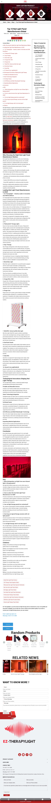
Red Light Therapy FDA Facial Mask (26, 644)
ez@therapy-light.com (10, 769)
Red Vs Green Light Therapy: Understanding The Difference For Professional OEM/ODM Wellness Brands (14, 674)
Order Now (8, 624)
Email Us (8, 628)
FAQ (4, 87)
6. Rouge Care (7, 62)
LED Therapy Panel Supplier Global (11, 582)
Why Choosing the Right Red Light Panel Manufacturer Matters (17, 45)
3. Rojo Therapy (7, 55)
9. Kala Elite (6, 68)
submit (9, 716)
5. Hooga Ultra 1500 (8, 59)
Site (18, 35)
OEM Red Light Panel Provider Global (12, 599)
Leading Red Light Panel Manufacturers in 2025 (14, 47)
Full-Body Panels (8, 78)
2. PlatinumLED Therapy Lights (10, 53)
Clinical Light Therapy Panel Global (11, 602)
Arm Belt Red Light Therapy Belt (9, 644)
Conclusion (6, 85)
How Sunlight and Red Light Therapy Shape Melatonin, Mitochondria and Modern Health (32, 674)
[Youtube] (19, 754)
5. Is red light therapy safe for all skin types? (13, 103)
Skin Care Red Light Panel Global (11, 587)
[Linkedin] (30, 754)
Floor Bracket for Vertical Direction (34, 644)
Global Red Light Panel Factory (10, 580)
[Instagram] (23, 754)
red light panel (9, 116)
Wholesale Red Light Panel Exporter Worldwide (14, 585)
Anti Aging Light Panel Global (10, 589)
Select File (6, 713)
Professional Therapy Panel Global (11, 594)
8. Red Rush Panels (8, 66)
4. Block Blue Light (8, 57)
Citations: (6, 105)
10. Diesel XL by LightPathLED (10, 70)
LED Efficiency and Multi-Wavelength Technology (14, 81)
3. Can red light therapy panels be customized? (14, 97)
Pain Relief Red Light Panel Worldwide (12, 592)
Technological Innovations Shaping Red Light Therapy (15, 72)
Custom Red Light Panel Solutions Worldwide (13, 597)
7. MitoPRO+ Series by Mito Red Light (12, 64)
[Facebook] (27, 754)
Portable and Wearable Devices (11, 74)
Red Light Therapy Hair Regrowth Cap (17, 644)
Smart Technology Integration (10, 76)
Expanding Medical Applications (11, 83)
